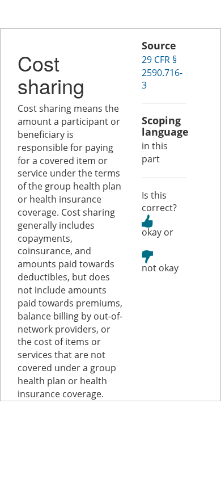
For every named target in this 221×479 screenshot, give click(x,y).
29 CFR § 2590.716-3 (162, 72)
